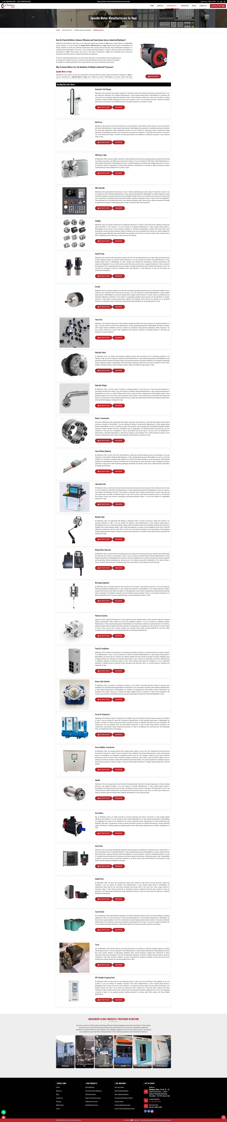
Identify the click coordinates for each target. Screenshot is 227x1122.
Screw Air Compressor (102, 714)
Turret (97, 945)
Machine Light (99, 517)
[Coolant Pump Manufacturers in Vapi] (74, 267)
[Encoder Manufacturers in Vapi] (74, 300)
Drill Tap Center (119, 1087)
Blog (57, 1094)
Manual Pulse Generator (103, 550)
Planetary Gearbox (101, 616)
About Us (160, 5)
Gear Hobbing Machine (122, 1094)
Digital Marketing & (155, 1120)
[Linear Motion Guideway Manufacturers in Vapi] (74, 464)
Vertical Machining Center (122, 1105)
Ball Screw (98, 122)
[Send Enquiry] (3, 1117)
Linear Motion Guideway (103, 451)
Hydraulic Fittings (101, 385)
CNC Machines (89, 1087)
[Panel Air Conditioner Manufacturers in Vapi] (74, 662)
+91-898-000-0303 (9, 1)
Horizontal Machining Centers (124, 1098)
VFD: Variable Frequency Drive (105, 977)
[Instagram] (224, 1)
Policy (58, 1109)
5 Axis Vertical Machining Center (125, 1109)
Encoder (97, 287)
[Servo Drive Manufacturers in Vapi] (74, 859)
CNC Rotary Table (101, 155)
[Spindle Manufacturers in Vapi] (74, 793)
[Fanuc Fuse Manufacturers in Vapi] (74, 333)
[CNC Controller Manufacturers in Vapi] (74, 201)
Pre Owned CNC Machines (93, 1091)
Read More (118, 107)
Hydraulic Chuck (100, 352)
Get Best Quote (105, 107)
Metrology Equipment (102, 583)
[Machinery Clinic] (8, 6)
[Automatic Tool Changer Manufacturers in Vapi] (74, 102)
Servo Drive (99, 846)
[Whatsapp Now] (3, 1112)
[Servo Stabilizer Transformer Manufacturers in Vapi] (74, 760)
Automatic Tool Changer (103, 89)
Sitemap (58, 1101)
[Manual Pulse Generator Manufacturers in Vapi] (74, 563)
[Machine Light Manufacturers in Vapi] (74, 530)
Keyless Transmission (102, 418)
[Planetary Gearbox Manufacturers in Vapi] (74, 629)
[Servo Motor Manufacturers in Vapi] (74, 826)
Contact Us (203, 5)
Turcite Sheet (99, 912)
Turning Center (119, 1101)
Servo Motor (99, 813)
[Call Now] (223, 1117)
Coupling (98, 221)
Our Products (171, 5)
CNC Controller (100, 188)
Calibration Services (91, 1101)
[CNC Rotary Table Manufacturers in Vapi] (74, 168)
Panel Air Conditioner (102, 648)
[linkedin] (221, 1)
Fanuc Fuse (98, 319)
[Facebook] (218, 1)
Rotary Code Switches (102, 681)
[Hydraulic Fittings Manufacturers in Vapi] (74, 398)
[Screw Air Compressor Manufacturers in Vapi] (74, 727)
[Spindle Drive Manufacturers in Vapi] (74, 892)
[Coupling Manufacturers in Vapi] (74, 234)
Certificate (184, 5)
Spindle (97, 780)
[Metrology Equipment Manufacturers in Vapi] (74, 596)
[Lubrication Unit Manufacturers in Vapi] (74, 497)
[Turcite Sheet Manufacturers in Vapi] (74, 925)
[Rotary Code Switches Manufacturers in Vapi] (74, 694)
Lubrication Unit (100, 484)
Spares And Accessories (82, 30)
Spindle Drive (99, 879)
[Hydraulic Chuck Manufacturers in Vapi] (74, 365)
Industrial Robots (90, 1094)
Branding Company (165, 1120)
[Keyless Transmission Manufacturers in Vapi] (74, 431)
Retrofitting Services (91, 1105)
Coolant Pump (99, 254)
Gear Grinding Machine (121, 1091)
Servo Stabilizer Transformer (104, 747)
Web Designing (145, 1120)
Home (152, 5)
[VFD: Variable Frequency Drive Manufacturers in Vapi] (74, 991)
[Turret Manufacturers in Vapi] (74, 958)
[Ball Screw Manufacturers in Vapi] (74, 135)
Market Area (60, 1105)
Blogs (194, 5)
